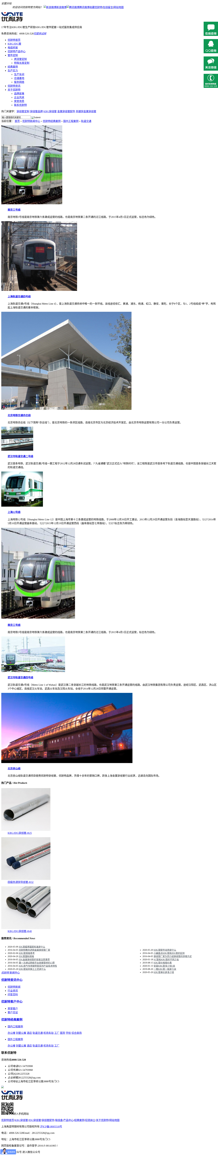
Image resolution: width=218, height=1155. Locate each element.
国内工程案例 (71, 121)
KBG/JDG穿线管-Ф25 (20, 833)
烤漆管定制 (20, 59)
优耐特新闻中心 (31, 121)
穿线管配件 (48, 1120)
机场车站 (48, 1033)
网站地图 (118, 7)
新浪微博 (61, 7)
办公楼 (11, 1033)
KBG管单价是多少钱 (164, 972)
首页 (17, 121)
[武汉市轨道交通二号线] (17, 449)
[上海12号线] (22, 505)
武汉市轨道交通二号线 (20, 456)
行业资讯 (13, 990)
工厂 (56, 1033)
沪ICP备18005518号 (51, 1126)
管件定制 (13, 55)
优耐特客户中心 (12, 1001)
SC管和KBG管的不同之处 (166, 959)
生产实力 (13, 70)
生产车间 (19, 74)
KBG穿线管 (50, 111)
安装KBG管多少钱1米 (164, 966)
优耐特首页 (14, 40)
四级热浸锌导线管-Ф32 (21, 882)
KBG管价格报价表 (163, 963)
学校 (68, 1033)
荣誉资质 (19, 101)
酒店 (29, 1033)
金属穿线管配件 (66, 111)
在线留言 (108, 7)
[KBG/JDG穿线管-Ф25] (25, 830)
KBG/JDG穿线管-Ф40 (20, 931)
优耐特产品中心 (17, 51)
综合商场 (76, 1033)
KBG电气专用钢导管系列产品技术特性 (38, 966)
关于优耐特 (14, 89)
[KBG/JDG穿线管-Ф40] (25, 928)
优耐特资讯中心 (12, 980)
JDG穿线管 (35, 1120)
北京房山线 (14, 768)
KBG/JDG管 (14, 43)
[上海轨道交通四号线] (39, 290)
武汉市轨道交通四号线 (20, 677)
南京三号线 (14, 209)
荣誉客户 (13, 1008)
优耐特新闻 (14, 986)
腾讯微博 (84, 7)
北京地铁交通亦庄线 (19, 415)
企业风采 (19, 97)
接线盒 (59, 1120)
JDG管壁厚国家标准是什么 (32, 947)
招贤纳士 (90, 1120)
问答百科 (13, 994)
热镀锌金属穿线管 (86, 111)
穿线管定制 (23, 111)
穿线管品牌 (36, 111)
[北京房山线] (66, 762)
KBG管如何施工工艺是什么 (32, 969)
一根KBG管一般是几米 (165, 969)
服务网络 (19, 82)
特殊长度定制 (21, 63)
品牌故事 (19, 93)
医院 (62, 1033)
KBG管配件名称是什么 (165, 950)
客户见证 (13, 1012)
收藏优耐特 (96, 7)
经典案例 (13, 66)
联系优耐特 (20, 105)
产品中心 (68, 1120)
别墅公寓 (21, 1033)
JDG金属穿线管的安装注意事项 (34, 959)
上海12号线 (14, 512)
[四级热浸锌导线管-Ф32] (25, 879)
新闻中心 (10, 972)
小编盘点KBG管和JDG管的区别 (169, 953)
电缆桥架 (13, 47)
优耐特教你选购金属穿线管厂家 (34, 950)
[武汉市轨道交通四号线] (33, 671)
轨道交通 (86, 121)
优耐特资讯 (14, 86)
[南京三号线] (31, 203)
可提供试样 (40, 33)
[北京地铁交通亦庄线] (66, 409)
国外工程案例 (15, 1039)
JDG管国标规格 (26, 956)
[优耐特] (13, 20)
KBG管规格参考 (27, 953)
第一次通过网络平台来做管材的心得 (37, 963)
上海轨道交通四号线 (19, 296)
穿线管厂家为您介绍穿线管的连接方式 (173, 956)
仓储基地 (19, 78)
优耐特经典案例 (52, 121)
